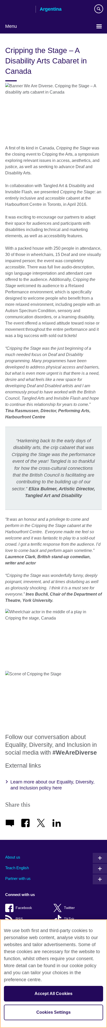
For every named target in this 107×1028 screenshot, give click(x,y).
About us (12, 857)
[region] (53, 973)
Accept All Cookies (54, 993)
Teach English (17, 868)
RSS (19, 919)
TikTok (69, 919)
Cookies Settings (53, 1012)
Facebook (24, 908)
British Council (18, 10)
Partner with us (18, 878)
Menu (11, 26)
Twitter (69, 908)
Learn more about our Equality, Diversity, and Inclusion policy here (52, 784)
